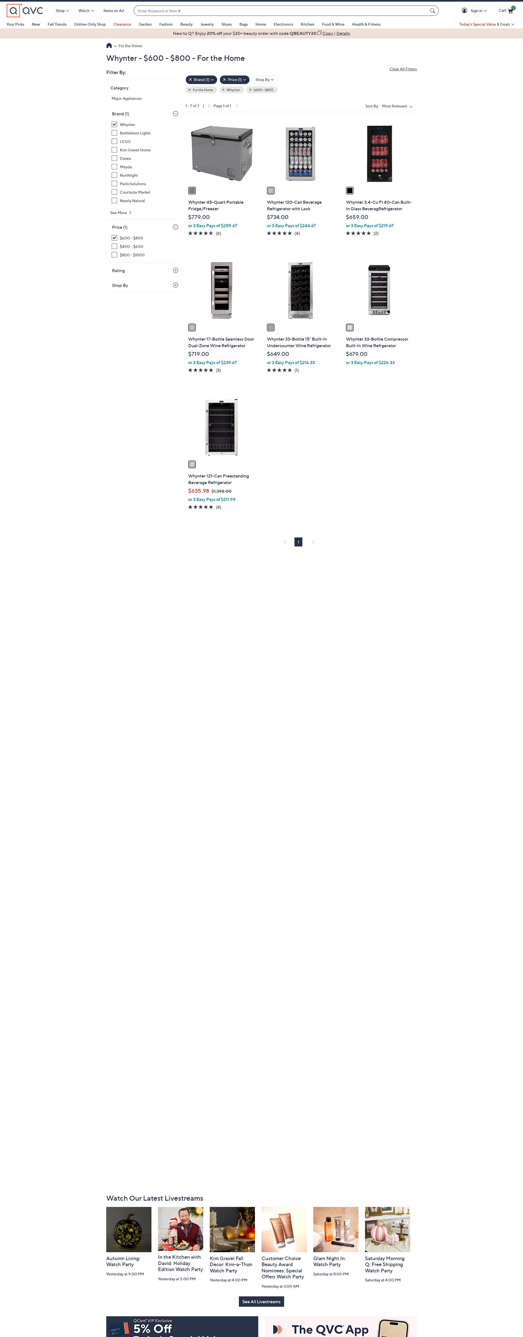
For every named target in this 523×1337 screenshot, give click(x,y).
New (36, 24)
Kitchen (307, 24)
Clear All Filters (403, 69)
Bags (243, 24)
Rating (118, 270)
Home (261, 24)
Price (119, 227)
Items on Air (114, 10)
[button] (465, 10)
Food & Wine (333, 24)
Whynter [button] (233, 90)
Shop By (120, 285)
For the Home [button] (202, 90)
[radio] (192, 190)
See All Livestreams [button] (261, 1301)
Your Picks (15, 24)
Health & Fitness (366, 24)
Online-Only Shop (90, 24)
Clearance (122, 24)
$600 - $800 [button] (263, 90)
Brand (120, 113)
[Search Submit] (433, 11)
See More (119, 212)
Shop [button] (60, 10)
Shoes (226, 24)
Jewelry (207, 24)
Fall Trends (57, 24)
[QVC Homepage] (109, 46)
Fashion (166, 24)
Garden (145, 24)
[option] (261, 33)
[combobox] (281, 11)
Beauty (186, 24)
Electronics (283, 24)
